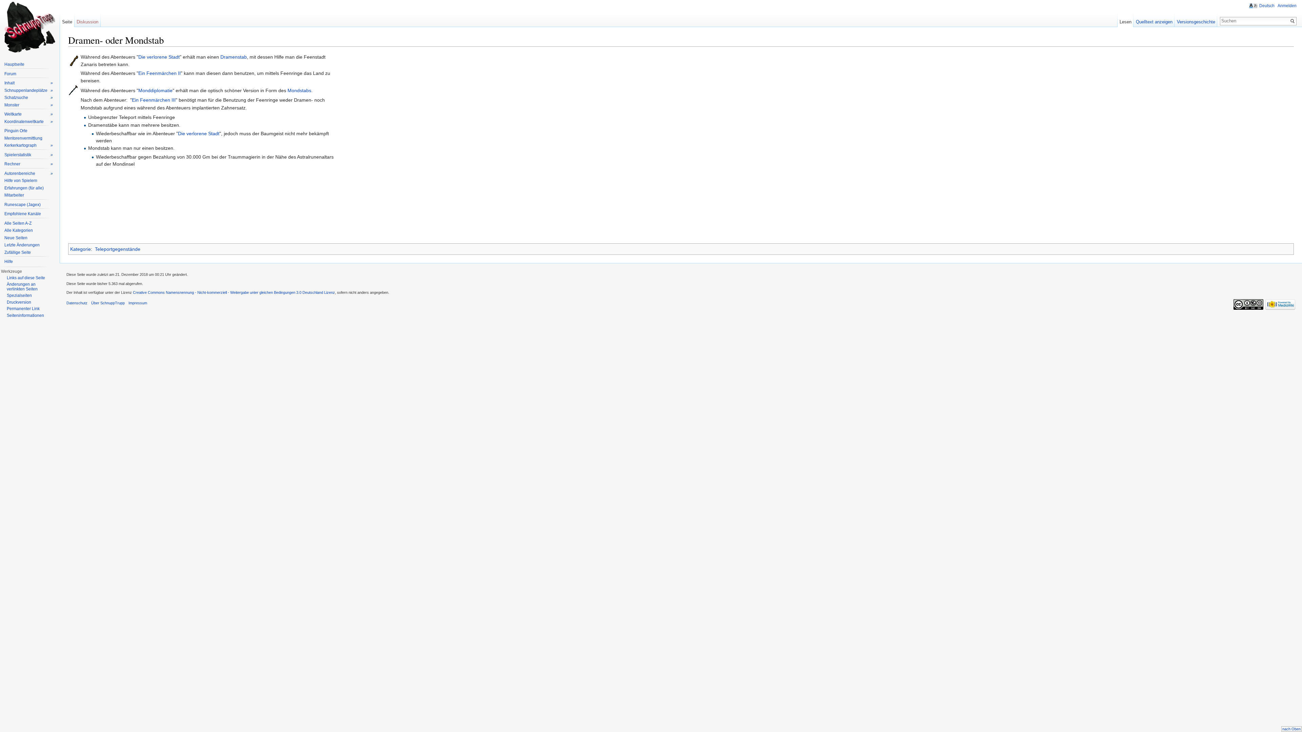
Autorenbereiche (28, 173)
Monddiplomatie (155, 90)
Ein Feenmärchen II (159, 73)
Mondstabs (299, 90)
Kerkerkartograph (28, 145)
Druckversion (19, 302)
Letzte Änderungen (22, 245)
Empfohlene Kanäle (22, 213)
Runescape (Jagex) (22, 204)
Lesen (1125, 21)
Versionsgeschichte (1196, 21)
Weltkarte (28, 114)
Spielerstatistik (28, 154)
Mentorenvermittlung (23, 138)
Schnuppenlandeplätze (28, 90)
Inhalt (28, 83)
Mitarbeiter (14, 195)
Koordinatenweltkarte (28, 121)
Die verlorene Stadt (159, 57)
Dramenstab (233, 57)
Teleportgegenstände (117, 249)
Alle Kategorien (18, 230)
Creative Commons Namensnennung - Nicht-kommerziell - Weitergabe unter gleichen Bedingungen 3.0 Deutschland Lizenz (234, 292)
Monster (28, 105)
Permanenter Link (23, 308)
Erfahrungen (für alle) (24, 188)
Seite (67, 21)
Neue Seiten (15, 238)
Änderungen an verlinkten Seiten (22, 286)
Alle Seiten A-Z (18, 223)
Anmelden (1287, 5)
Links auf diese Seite (26, 278)
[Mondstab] (73, 90)
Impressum (138, 303)
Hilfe (8, 261)
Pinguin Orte (15, 130)
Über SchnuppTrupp (108, 303)
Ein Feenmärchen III (154, 100)
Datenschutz (76, 303)
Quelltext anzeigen (1154, 21)
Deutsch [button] (1267, 5)
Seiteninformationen (25, 315)
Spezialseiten (19, 295)
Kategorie (80, 249)
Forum (10, 74)
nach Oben (1291, 729)
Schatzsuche (28, 97)
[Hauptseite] (30, 27)
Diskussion (87, 21)
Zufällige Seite (17, 252)
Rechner (28, 164)
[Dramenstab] (74, 60)
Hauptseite (14, 64)
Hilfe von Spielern (20, 180)
